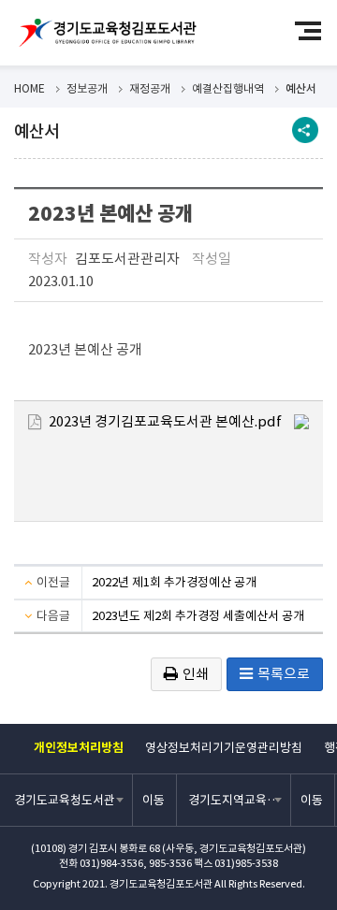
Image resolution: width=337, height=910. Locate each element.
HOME (29, 88)
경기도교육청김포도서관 (108, 33)
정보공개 (87, 88)
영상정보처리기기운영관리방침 (223, 748)
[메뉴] (316, 30)
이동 (153, 800)
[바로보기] (301, 420)
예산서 (301, 88)
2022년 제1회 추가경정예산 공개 (174, 582)
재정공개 (149, 88)
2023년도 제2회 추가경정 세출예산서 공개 (198, 616)
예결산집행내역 (228, 88)
